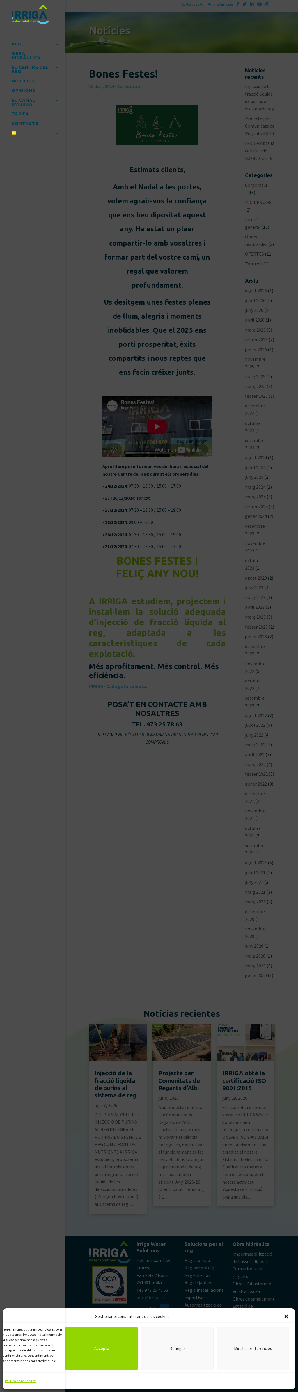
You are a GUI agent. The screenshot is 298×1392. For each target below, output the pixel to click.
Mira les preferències (253, 1348)
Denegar (177, 1348)
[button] (286, 1316)
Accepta (101, 1348)
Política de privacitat (20, 1381)
